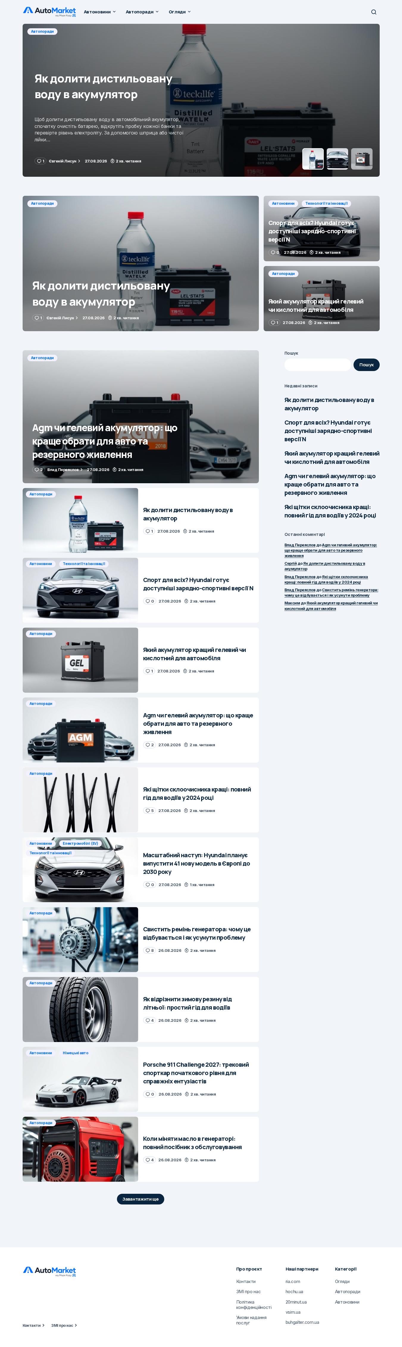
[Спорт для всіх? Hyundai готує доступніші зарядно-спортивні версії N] (201, 100)
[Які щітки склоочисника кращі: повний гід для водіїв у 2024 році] (80, 800)
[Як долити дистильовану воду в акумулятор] (141, 263)
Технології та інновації (85, 31)
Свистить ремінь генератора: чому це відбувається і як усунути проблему (331, 592)
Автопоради (42, 203)
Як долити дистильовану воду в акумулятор (329, 404)
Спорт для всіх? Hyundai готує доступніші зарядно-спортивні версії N (328, 430)
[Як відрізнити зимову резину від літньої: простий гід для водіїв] (80, 1009)
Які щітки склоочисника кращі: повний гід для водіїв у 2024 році (330, 511)
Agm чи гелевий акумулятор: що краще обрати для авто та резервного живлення (330, 484)
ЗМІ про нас (62, 1325)
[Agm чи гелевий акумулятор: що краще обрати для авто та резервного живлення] (141, 416)
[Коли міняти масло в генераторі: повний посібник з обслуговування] (80, 1149)
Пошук (291, 353)
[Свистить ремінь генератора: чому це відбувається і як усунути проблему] (80, 939)
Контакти (32, 1325)
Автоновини (42, 31)
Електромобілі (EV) (80, 843)
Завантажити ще (140, 1199)
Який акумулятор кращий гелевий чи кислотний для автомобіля (332, 457)
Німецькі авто (75, 1052)
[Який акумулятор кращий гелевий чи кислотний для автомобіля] (322, 298)
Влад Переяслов (300, 544)
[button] (374, 11)
